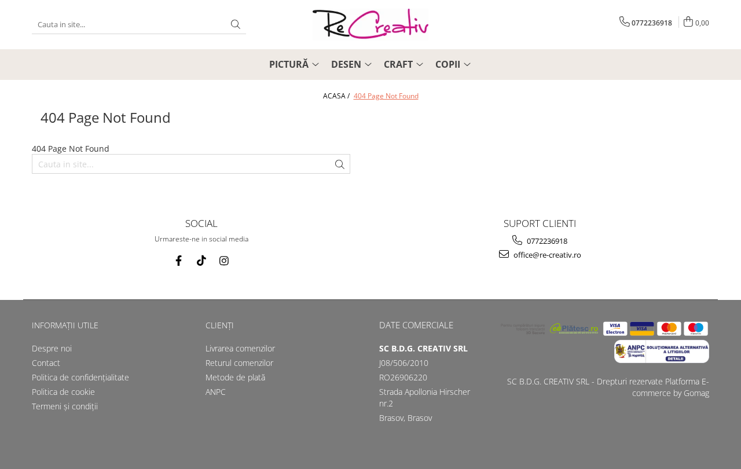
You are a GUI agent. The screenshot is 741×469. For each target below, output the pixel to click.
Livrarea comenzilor (240, 348)
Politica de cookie (63, 391)
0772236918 (546, 241)
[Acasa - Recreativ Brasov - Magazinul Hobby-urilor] (370, 25)
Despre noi (52, 348)
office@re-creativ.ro (546, 255)
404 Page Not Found (386, 96)
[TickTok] (201, 261)
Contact (46, 362)
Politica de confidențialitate (80, 377)
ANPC (216, 391)
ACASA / (337, 96)
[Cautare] (235, 24)
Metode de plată (235, 377)
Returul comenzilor (239, 362)
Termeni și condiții (65, 406)
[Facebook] (178, 261)
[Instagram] (224, 261)
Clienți (220, 325)
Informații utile (65, 325)
